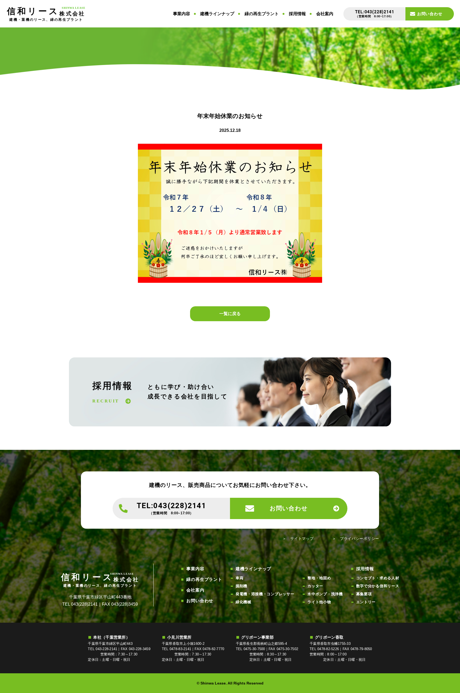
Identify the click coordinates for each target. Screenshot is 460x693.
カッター (315, 586)
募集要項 (364, 594)
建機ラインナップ (217, 13)
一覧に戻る (230, 313)
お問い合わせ (199, 600)
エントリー (366, 602)
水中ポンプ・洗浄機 (325, 594)
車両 (239, 578)
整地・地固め (319, 578)
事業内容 (181, 13)
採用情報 (297, 13)
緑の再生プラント (262, 13)
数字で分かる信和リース (377, 586)
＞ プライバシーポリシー (355, 538)
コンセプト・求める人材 (377, 578)
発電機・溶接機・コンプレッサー (265, 594)
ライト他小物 (319, 602)
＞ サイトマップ (298, 538)
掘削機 (241, 586)
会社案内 (324, 13)
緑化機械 (243, 602)
